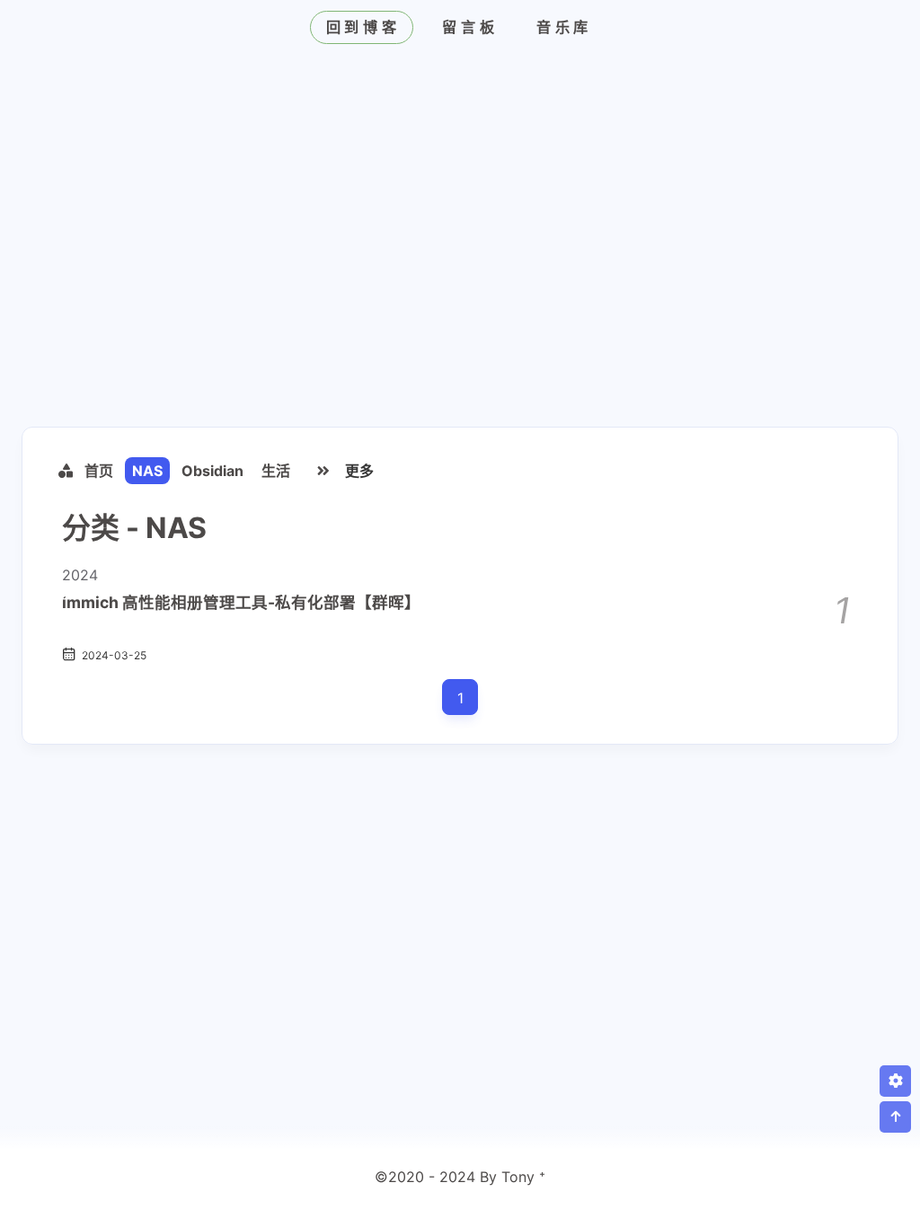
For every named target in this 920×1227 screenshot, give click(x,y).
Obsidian (212, 471)
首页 (98, 471)
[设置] (895, 1081)
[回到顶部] (895, 1117)
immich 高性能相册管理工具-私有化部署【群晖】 (241, 602)
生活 (275, 471)
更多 (359, 471)
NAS (147, 471)
